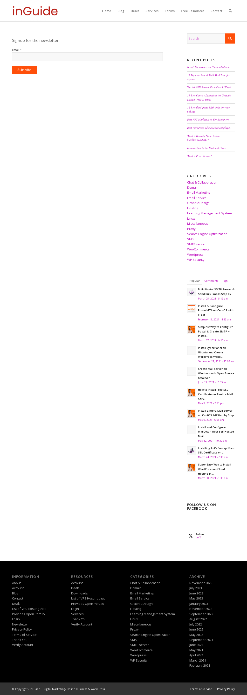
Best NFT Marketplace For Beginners (208, 119)
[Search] (230, 10)
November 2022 (200, 608)
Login (16, 619)
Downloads (79, 593)
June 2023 (196, 593)
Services (77, 614)
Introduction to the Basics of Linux (206, 148)
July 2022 (195, 624)
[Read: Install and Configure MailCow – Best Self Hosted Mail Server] (191, 430)
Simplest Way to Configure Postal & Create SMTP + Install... (215, 331)
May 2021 (196, 650)
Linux (191, 218)
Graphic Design (198, 203)
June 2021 (196, 645)
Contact (17, 598)
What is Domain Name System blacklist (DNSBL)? (203, 138)
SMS (190, 239)
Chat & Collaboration (202, 182)
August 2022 (198, 619)
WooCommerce (198, 249)
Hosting (192, 208)
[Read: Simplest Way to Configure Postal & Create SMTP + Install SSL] (191, 329)
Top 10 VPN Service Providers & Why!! (209, 87)
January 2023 (198, 603)
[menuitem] (106, 10)
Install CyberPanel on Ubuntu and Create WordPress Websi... (212, 352)
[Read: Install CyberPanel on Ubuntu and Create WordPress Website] (191, 350)
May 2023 (196, 598)
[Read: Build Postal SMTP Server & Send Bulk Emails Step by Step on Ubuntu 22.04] (191, 292)
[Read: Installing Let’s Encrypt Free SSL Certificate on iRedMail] (191, 450)
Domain (193, 187)
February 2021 (199, 665)
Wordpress (195, 254)
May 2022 (196, 634)
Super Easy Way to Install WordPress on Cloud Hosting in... (214, 469)
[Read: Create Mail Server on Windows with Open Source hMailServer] (191, 371)
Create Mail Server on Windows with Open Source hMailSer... (216, 373)
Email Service (196, 198)
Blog (15, 593)
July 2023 (195, 588)
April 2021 (196, 655)
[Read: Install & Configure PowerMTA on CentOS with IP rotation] (191, 308)
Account (18, 588)
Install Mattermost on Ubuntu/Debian (208, 67)
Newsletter (20, 624)
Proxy (191, 229)
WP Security (196, 259)
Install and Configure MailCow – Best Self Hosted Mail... (216, 431)
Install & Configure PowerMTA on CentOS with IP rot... (215, 310)
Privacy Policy (22, 629)
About (16, 583)
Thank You (19, 640)
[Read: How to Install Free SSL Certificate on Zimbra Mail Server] (191, 392)
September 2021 (201, 640)
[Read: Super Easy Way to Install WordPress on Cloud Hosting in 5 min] (191, 467)
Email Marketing (198, 192)
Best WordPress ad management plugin (209, 127)
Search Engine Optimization (207, 234)
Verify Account (22, 645)
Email (17, 50)
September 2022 (201, 614)
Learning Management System (209, 213)
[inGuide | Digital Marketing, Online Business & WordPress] (35, 10)
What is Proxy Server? (199, 156)
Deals (16, 603)
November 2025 (200, 583)
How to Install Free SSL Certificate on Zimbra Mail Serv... (215, 394)
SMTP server (196, 244)
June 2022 (196, 629)
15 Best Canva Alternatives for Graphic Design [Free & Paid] (209, 97)
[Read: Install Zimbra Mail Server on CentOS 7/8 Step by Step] (191, 413)
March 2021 (197, 660)
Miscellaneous (197, 223)
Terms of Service (24, 634)
